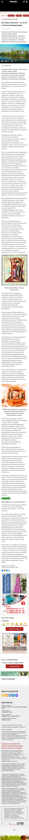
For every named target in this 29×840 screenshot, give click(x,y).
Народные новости (12, 12)
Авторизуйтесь (14, 666)
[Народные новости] (24, 2)
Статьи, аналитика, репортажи (10, 19)
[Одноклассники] (5, 570)
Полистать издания (7, 729)
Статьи (21, 12)
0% (4, 624)
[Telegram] (9, 570)
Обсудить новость (14, 629)
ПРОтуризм (18, 15)
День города (11, 15)
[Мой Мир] (7, 570)
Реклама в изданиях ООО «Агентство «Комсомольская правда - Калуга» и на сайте (12, 746)
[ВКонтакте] (2, 570)
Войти (26, 2)
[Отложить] (12, 61)
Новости (4, 12)
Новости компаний (8, 679)
